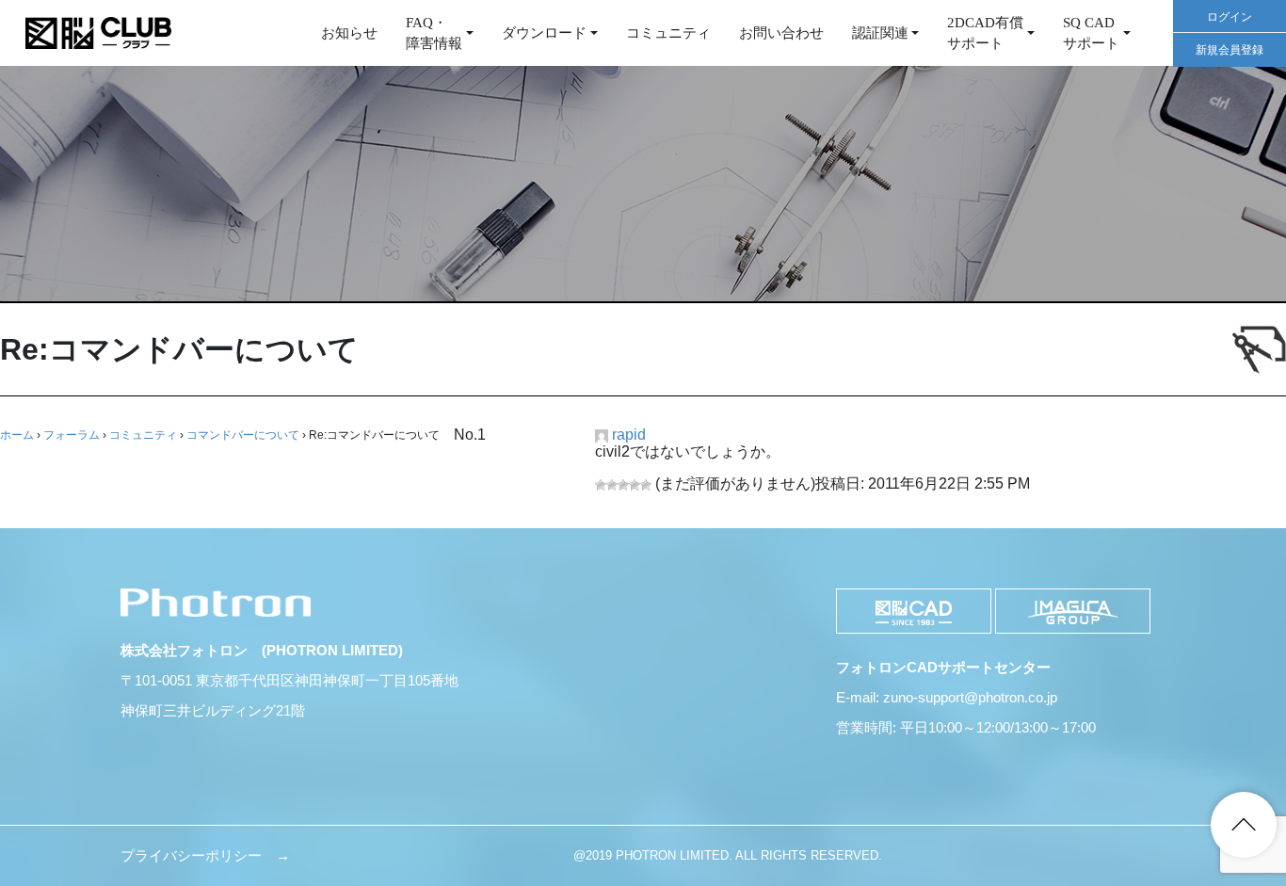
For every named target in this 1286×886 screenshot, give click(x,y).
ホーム (17, 435)
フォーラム (71, 435)
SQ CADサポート (1091, 33)
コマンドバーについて (242, 435)
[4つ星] (634, 485)
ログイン (1229, 17)
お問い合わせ (781, 32)
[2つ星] (612, 485)
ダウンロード (544, 32)
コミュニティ (668, 32)
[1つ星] (600, 485)
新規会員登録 (1229, 49)
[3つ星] (623, 485)
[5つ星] (645, 485)
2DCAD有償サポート (985, 33)
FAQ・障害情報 (434, 33)
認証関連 (880, 32)
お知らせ (349, 32)
